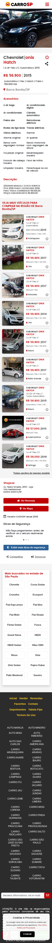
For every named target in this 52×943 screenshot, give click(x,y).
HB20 (38, 635)
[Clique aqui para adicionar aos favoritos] (47, 57)
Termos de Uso (26, 715)
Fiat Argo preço (14, 605)
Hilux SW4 (37, 645)
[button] (23, 539)
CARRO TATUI (37, 867)
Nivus (14, 655)
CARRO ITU (15, 782)
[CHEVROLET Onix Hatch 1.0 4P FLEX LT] (13, 285)
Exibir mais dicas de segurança (27, 547)
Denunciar (40, 557)
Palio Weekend (14, 675)
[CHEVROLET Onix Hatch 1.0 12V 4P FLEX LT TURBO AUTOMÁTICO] (13, 398)
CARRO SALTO (36, 831)
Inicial (13, 698)
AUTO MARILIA (15, 727)
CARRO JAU (15, 790)
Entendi (27, 934)
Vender (23, 698)
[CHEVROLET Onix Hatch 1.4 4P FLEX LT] (13, 257)
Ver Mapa (28, 508)
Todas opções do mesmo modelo (31, 473)
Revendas (36, 698)
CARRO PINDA (37, 815)
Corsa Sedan (38, 584)
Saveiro (38, 675)
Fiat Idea (37, 605)
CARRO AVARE (15, 757)
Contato (33, 703)
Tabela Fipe (35, 709)
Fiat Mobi (14, 615)
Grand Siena (14, 635)
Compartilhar (16, 557)
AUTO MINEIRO (36, 727)
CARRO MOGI (36, 807)
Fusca (37, 625)
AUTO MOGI (15, 733)
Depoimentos (18, 709)
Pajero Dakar (38, 665)
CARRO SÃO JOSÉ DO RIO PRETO (15, 843)
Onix (37, 655)
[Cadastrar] (47, 895)
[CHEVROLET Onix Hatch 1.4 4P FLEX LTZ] (13, 313)
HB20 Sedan (14, 645)
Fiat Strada (38, 615)
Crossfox (14, 594)
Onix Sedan (14, 665)
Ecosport (38, 594)
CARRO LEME (15, 798)
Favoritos (20, 703)
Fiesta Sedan (14, 625)
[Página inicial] (47, 4)
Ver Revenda (28, 500)
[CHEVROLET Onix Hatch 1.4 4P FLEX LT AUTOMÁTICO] (13, 228)
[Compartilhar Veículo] (46, 64)
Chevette (14, 584)
